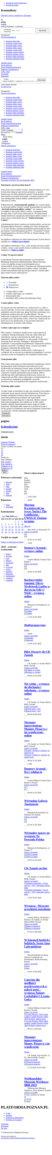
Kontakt (9, 1115)
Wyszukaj (42, 30)
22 (16, 530)
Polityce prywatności (20, 241)
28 (12, 532)
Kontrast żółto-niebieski (15, 57)
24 (22, 530)
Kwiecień (9, 563)
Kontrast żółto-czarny (14, 48)
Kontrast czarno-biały (14, 43)
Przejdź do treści (12, 5)
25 (2, 532)
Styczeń (9, 556)
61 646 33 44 (6, 87)
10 (22, 524)
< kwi (3, 516)
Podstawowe (14, 287)
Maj (7, 565)
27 (9, 532)
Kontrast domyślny (13, 41)
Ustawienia (6, 413)
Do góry (27, 1101)
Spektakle (9, 507)
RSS (32, 180)
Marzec (8, 561)
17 (22, 527)
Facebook (4, 74)
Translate (18, 132)
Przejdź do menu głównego (16, 3)
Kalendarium (9, 426)
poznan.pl (4, 442)
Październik (10, 576)
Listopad (9, 578)
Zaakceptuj (6, 416)
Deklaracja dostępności (14, 1118)
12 (6, 527)
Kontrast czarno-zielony (15, 52)
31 (22, 532)
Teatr (8, 484)
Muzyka (9, 482)
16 (19, 527)
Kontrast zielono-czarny (15, 54)
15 (16, 527)
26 (6, 532)
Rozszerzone (14, 285)
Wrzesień (9, 574)
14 (12, 527)
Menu (3, 134)
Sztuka (8, 491)
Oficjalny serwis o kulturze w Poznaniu (16, 15)
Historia (9, 495)
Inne (7, 493)
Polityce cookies (17, 250)
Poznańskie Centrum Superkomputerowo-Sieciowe (18, 1138)
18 (2, 530)
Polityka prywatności (14, 1120)
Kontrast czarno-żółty (14, 50)
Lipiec (8, 569)
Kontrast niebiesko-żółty (15, 59)
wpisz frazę (9, 30)
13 (9, 527)
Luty (7, 558)
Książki (9, 489)
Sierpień (9, 572)
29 (16, 532)
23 (19, 530)
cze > (16, 516)
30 (19, 532)
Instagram (4, 76)
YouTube (12, 180)
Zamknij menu (6, 63)
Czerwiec (9, 567)
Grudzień (9, 580)
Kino (8, 505)
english (3, 24)
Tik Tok (19, 180)
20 (9, 530)
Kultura (12, 442)
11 (2, 527)
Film (7, 487)
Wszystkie (13, 282)
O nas (8, 1113)
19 (6, 530)
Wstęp (8, 554)
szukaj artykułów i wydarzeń (12, 81)
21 (12, 530)
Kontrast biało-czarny (14, 46)
